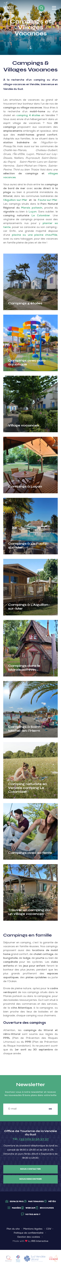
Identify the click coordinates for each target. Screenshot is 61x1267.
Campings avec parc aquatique (27, 362)
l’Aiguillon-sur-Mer (15, 200)
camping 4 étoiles (28, 115)
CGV (48, 1229)
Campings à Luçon (25, 486)
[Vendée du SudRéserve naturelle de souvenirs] (8, 8)
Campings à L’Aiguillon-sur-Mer (29, 607)
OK (50, 1109)
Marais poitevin (31, 208)
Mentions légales (32, 1229)
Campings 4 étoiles (25, 303)
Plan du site (13, 1229)
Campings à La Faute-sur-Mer (28, 546)
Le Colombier (41, 216)
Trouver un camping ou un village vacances (28, 912)
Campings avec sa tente (30, 853)
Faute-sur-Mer (47, 200)
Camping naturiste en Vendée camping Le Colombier (27, 788)
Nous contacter (30, 1169)
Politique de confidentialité (28, 1233)
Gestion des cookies (28, 1237)
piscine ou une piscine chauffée (34, 235)
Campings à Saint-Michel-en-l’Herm (25, 729)
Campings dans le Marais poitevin (24, 668)
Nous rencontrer (30, 1179)
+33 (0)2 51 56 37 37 (34, 1139)
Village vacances (23, 425)
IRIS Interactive (39, 1241)
